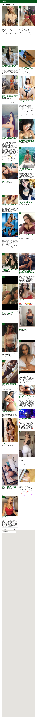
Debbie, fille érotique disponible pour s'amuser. (26, 329)
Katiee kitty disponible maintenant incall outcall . (10, 180)
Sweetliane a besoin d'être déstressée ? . (25, 419)
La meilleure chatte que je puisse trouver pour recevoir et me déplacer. (9, 66)
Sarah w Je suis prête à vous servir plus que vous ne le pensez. (26, 68)
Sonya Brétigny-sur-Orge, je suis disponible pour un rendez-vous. (26, 141)
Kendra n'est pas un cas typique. (9, 353)
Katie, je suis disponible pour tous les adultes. (10, 27)
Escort (3, 3)
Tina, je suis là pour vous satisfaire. (8, 444)
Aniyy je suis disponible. (7, 411)
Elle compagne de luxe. (7, 238)
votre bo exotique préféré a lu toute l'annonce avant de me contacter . (25, 202)
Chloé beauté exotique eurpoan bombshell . (26, 458)
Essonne (9, 3)
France (6, 3)
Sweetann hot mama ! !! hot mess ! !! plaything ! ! (9, 270)
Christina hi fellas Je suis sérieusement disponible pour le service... (26, 169)
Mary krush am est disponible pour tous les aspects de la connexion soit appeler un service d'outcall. (26, 272)
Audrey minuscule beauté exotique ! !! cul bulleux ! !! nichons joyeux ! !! (26, 396)
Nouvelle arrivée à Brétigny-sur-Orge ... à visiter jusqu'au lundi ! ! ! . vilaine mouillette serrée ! (10, 138)
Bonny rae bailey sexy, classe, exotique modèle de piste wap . (9, 487)
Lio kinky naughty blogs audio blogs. (9, 517)
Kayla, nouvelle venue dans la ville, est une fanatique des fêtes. (9, 384)
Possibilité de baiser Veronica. (26, 27)
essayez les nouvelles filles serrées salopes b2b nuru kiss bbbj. (25, 484)
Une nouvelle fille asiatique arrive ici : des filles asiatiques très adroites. (26, 102)
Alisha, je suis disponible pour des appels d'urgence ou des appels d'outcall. (10, 96)
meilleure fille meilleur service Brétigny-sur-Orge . (25, 300)
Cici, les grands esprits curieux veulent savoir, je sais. (26, 374)
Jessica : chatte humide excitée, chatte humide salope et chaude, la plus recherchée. (26, 236)
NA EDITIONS (4, 1)
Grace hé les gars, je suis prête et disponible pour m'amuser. (10, 205)
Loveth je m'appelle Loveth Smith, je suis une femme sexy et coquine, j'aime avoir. (10, 312)
